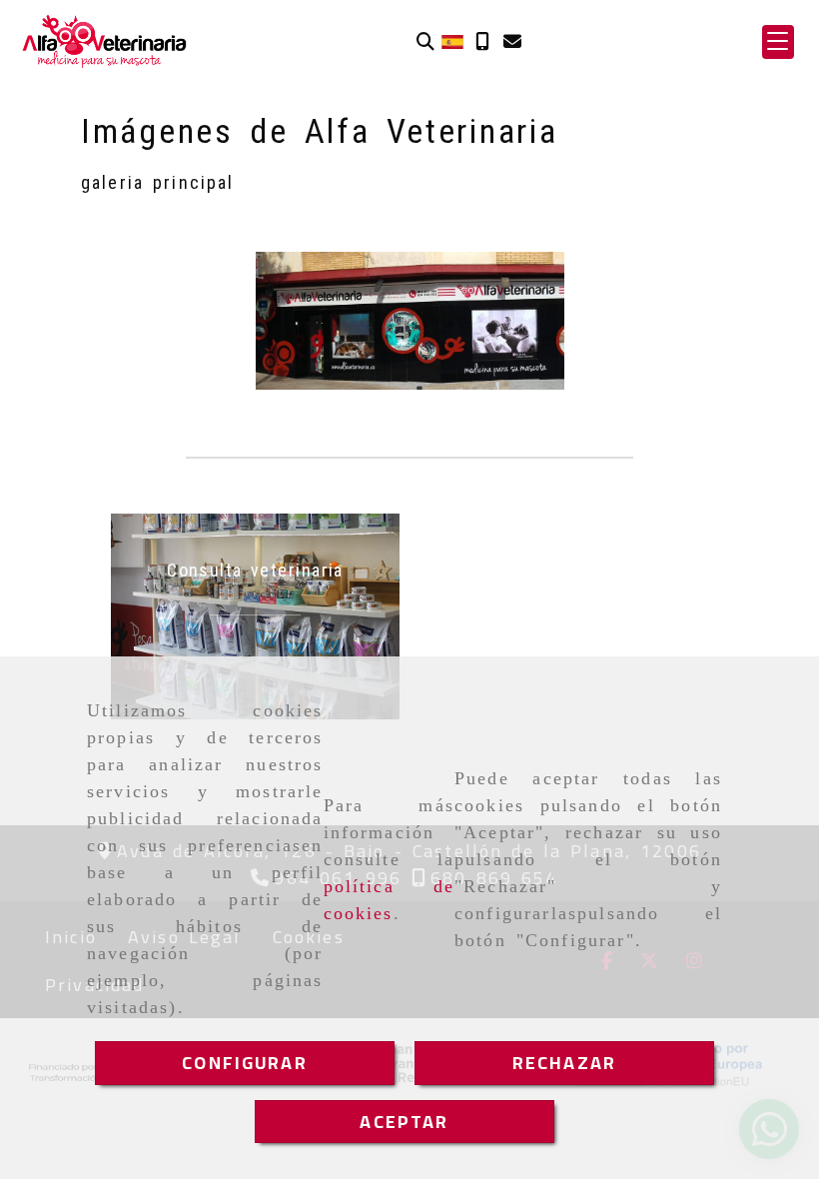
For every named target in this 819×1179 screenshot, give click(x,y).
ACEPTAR (404, 1121)
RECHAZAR (564, 1062)
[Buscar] (425, 41)
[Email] (512, 41)
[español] (452, 40)
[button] (778, 42)
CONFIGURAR (245, 1062)
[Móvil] (482, 41)
